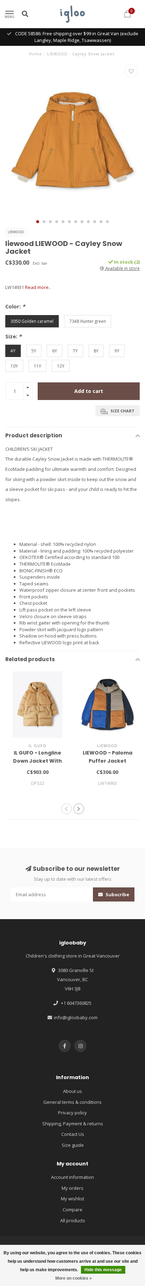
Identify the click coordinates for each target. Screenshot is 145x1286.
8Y (96, 350)
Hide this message (103, 1269)
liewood (16, 231)
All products (72, 1220)
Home (35, 53)
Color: (15, 306)
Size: (13, 336)
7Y (75, 350)
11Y (37, 366)
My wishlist (72, 1198)
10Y (14, 366)
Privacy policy (72, 1112)
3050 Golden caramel (32, 321)
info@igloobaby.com (75, 1017)
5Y (33, 350)
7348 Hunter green (87, 321)
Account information (72, 1177)
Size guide (73, 1145)
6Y (54, 350)
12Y (60, 366)
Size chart (121, 410)
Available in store (122, 268)
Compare (72, 1209)
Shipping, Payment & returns (72, 1123)
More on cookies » (73, 1278)
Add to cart (88, 391)
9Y (116, 350)
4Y (13, 350)
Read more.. (38, 287)
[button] (37, 221)
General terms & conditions (72, 1102)
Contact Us (72, 1134)
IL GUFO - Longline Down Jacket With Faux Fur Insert (37, 761)
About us (72, 1091)
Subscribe (117, 894)
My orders (72, 1188)
